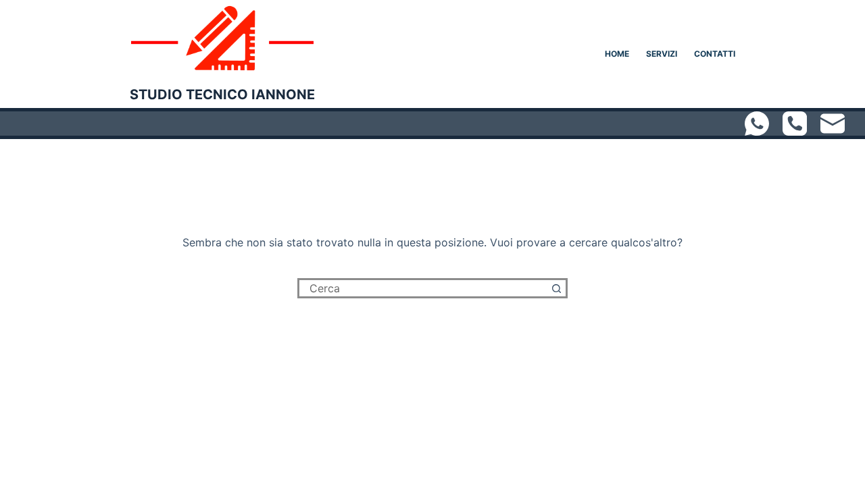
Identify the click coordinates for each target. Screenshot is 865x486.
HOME (617, 54)
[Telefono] (795, 123)
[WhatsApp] (757, 123)
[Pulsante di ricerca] (557, 288)
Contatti (714, 54)
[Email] (832, 123)
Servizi (661, 54)
